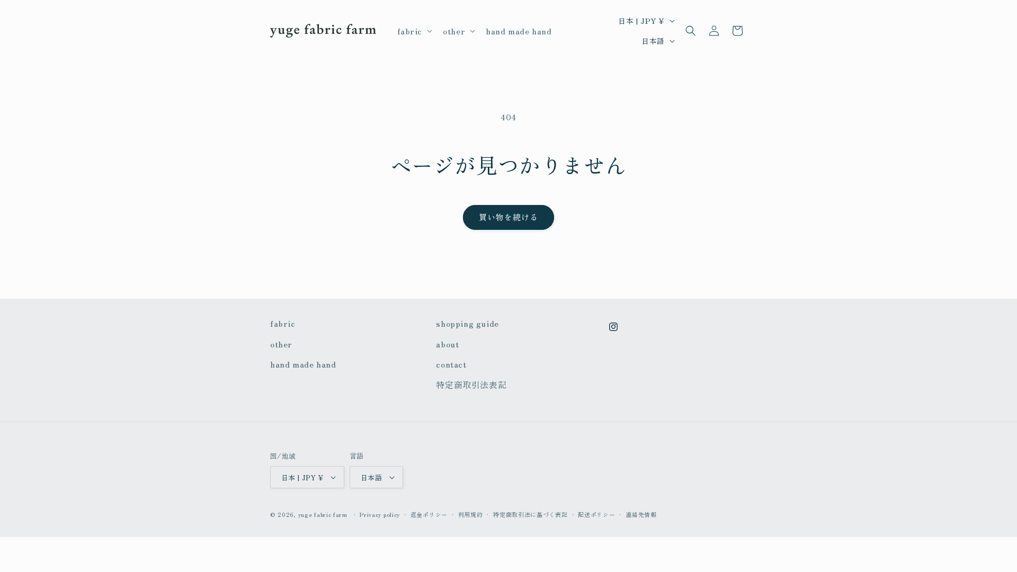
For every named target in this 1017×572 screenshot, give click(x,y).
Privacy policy (380, 514)
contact (451, 364)
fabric (283, 323)
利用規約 (470, 514)
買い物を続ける (508, 216)
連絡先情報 (641, 514)
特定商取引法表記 (471, 384)
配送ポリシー (596, 514)
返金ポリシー (429, 514)
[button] (414, 31)
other (281, 343)
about (447, 343)
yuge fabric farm (322, 514)
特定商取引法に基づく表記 (530, 514)
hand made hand (303, 364)
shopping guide (467, 323)
